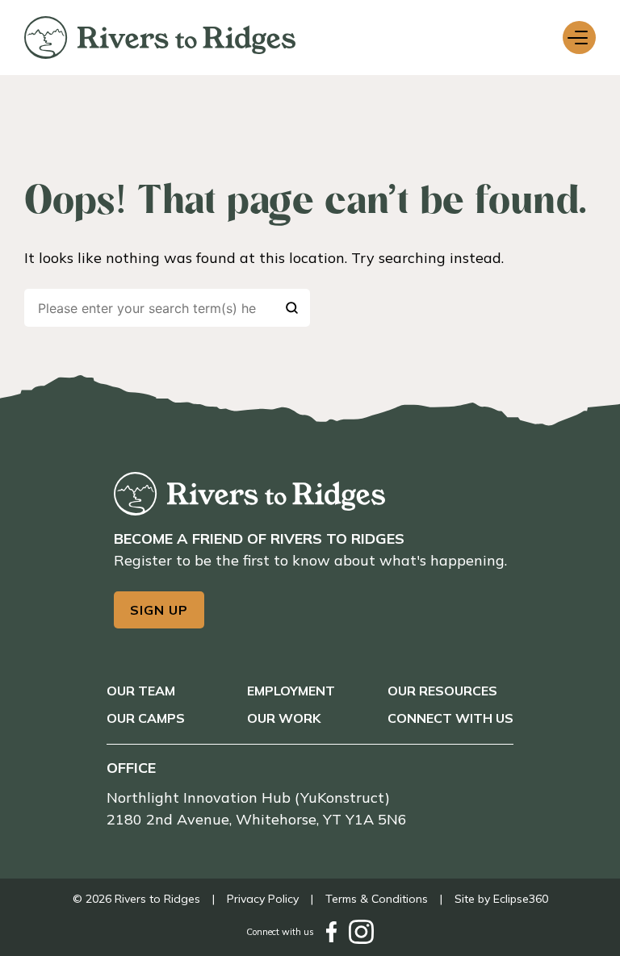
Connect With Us (450, 718)
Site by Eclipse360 (501, 898)
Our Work (283, 718)
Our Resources (442, 691)
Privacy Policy (263, 898)
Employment (291, 691)
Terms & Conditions (376, 898)
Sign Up (159, 610)
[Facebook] (331, 931)
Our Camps (146, 718)
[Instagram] (361, 932)
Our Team (141, 691)
